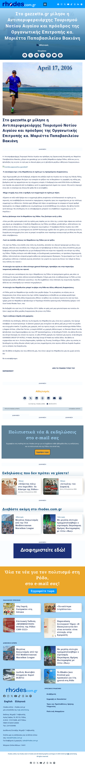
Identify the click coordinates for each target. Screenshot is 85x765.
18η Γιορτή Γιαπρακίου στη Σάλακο (24, 609)
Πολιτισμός (61, 517)
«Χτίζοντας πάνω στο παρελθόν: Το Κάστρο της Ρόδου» (28, 486)
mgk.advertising (23, 710)
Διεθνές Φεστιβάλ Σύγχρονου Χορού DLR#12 (25, 675)
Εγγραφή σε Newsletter (57, 699)
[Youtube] (68, 4)
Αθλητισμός (43, 45)
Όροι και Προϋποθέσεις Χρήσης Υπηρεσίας (60, 705)
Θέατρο (21, 481)
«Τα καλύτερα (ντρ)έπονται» (64, 608)
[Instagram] (61, 4)
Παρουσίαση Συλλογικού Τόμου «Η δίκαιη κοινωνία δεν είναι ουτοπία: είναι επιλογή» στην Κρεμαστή (68, 628)
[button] (45, 4)
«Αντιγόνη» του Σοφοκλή (68, 485)
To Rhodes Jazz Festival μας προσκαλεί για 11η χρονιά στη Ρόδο (66, 676)
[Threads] (75, 4)
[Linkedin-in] (78, 4)
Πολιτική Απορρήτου (55, 711)
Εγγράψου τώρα (42, 452)
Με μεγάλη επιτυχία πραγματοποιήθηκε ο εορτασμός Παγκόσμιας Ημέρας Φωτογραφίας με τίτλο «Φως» (69, 525)
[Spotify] (81, 4)
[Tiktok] (71, 4)
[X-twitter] (65, 4)
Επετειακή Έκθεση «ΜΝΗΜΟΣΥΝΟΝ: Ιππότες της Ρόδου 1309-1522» (26, 625)
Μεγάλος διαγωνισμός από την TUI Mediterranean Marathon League (26, 524)
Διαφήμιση (51, 694)
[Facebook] (58, 4)
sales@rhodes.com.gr (30, 740)
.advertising (71, 754)
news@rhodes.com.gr (14, 738)
